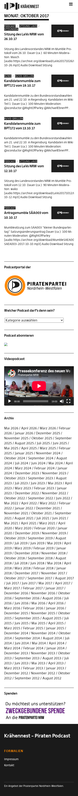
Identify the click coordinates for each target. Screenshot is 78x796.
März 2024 (23, 468)
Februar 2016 (33, 608)
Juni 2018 (37, 563)
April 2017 (62, 583)
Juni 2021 (59, 518)
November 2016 (43, 593)
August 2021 (24, 518)
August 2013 (51, 658)
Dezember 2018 (26, 553)
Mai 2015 (38, 623)
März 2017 (12, 588)
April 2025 (29, 448)
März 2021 (47, 523)
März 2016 (12, 608)
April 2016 (56, 603)
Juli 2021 (42, 518)
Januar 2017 (54, 588)
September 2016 (27, 598)
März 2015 (12, 628)
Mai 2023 (55, 483)
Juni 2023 (38, 483)
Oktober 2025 (41, 438)
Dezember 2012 (16, 673)
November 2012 (43, 673)
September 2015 (27, 618)
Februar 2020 (44, 528)
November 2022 (54, 493)
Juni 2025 (60, 443)
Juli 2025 (43, 443)
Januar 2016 (55, 608)
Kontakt (9, 765)
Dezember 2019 (27, 533)
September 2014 (27, 638)
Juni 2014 (22, 643)
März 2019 (23, 548)
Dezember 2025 (48, 433)
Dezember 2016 (16, 593)
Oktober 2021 (41, 513)
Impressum (11, 759)
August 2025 (24, 443)
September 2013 (27, 658)
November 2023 (54, 473)
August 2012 (51, 678)
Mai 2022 (11, 503)
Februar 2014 (33, 648)
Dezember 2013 (16, 653)
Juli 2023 (21, 483)
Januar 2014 (55, 648)
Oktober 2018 (14, 558)
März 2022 (48, 503)
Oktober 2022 (14, 498)
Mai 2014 (39, 643)
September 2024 (40, 458)
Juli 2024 (21, 463)
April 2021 (28, 523)
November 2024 (48, 453)
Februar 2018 (43, 568)
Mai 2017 (45, 583)
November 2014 (43, 633)
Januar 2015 (55, 628)
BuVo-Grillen (24, 76)
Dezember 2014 (16, 633)
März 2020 (23, 528)
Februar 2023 (44, 488)
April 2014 (56, 643)
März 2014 (12, 648)
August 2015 (51, 618)
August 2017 (64, 578)
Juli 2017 (12, 583)
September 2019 (40, 538)
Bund (7, 76)
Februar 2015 (33, 628)
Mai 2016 (38, 603)
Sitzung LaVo (28, 26)
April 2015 (56, 623)
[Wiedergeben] (9, 401)
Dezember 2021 (48, 508)
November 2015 (43, 613)
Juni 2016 (21, 603)
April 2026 (29, 428)
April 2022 (29, 503)
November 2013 (43, 653)
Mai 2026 (11, 428)
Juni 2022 (63, 498)
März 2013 (12, 668)
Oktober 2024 (14, 458)
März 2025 (48, 448)
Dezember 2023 (27, 473)
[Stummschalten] (62, 401)
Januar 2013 (55, 668)
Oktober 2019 (14, 538)
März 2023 (23, 488)
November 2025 (16, 438)
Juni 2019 (37, 543)
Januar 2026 (24, 433)
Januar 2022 (24, 508)
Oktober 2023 (14, 478)
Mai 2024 (55, 463)
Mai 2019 (54, 543)
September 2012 (27, 678)
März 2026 (48, 428)
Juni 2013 (21, 663)
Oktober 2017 (14, 578)
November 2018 (53, 553)
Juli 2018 (21, 563)
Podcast (10, 26)
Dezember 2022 (27, 493)
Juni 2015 (21, 623)
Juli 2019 (21, 543)
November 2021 (16, 513)
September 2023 (40, 478)
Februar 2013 (33, 668)
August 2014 (52, 638)
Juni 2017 (29, 583)
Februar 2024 (44, 468)
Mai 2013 (38, 663)
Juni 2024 (38, 463)
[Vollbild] (68, 401)
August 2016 (51, 598)
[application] (39, 386)
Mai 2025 (11, 448)
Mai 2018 (54, 563)
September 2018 (40, 558)
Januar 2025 (24, 453)
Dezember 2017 (26, 573)
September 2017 (39, 578)
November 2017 (53, 573)
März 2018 (23, 568)
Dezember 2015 (16, 613)
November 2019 (54, 533)
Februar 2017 (33, 588)
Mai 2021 (11, 523)
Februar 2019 (43, 548)
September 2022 (40, 498)
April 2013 (56, 663)
